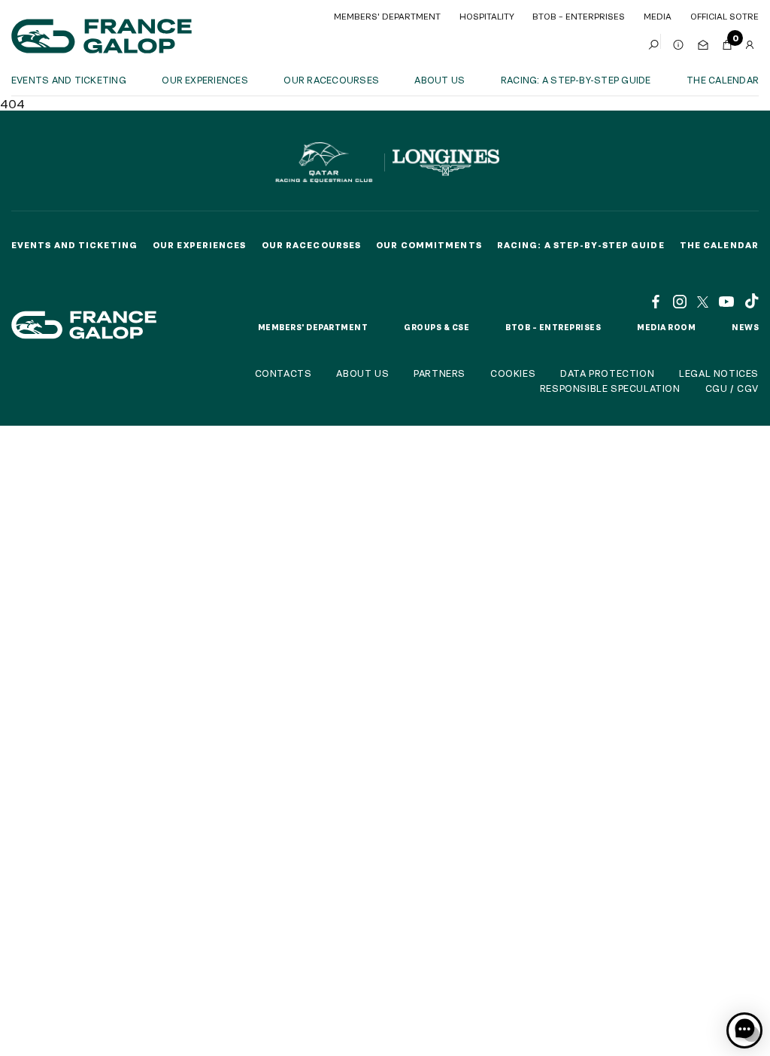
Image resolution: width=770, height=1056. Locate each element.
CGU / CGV (732, 388)
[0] (727, 41)
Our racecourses (331, 79)
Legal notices (719, 373)
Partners (439, 373)
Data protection (607, 373)
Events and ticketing (68, 79)
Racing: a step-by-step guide (576, 79)
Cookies (512, 373)
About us (439, 79)
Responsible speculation (610, 388)
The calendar (723, 79)
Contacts (283, 373)
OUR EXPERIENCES (205, 79)
